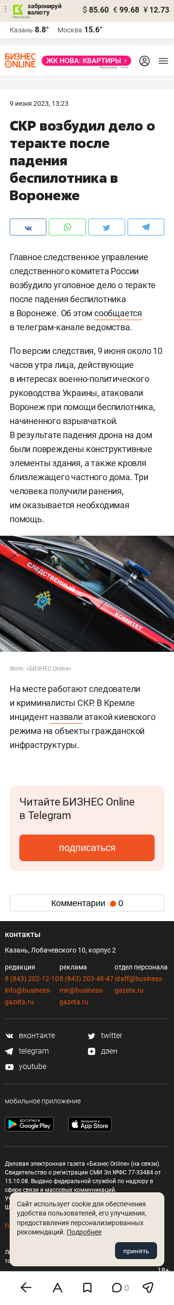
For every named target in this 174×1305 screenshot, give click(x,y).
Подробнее (84, 1232)
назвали (66, 717)
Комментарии (87, 903)
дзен (108, 1051)
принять (136, 1251)
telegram (33, 1051)
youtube (31, 1066)
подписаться (87, 847)
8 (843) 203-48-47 (86, 978)
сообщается (118, 313)
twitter (110, 1035)
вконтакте (36, 1035)
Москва (70, 30)
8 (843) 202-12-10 (32, 978)
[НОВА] (83, 61)
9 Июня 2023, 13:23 (39, 103)
